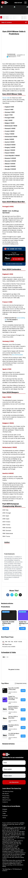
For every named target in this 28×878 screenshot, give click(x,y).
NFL (3, 641)
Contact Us (5, 802)
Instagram (4, 809)
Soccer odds (6, 98)
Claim (6, 628)
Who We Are (5, 793)
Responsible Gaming (21, 683)
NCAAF (16, 641)
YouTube (4, 811)
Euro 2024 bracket (17, 354)
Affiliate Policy (5, 797)
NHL (12, 641)
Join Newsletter (14, 782)
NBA (6, 641)
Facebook (4, 815)
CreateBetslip (18, 2)
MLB (9, 641)
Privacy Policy (5, 795)
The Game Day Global (7, 791)
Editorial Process (6, 800)
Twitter (4, 813)
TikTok (4, 817)
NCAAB (20, 641)
